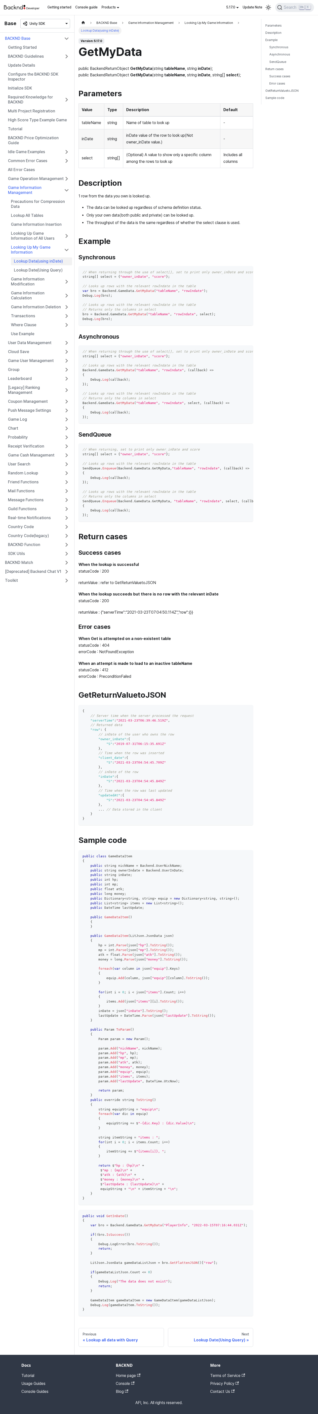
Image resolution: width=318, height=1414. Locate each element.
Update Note (252, 7)
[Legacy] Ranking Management (24, 390)
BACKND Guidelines (26, 56)
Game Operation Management (36, 178)
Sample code (274, 98)
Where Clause (23, 324)
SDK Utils (16, 553)
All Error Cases (21, 169)
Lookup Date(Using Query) (38, 270)
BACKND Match (19, 562)
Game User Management (31, 360)
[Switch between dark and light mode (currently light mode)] (268, 7)
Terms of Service (225, 1375)
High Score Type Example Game (37, 120)
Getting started (59, 7)
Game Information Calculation (27, 295)
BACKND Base (17, 38)
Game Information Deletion (36, 307)
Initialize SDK (20, 88)
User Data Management (29, 342)
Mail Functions (21, 491)
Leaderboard (20, 378)
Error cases (277, 83)
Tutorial (15, 129)
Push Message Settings (29, 410)
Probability (18, 437)
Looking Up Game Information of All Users (32, 236)
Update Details (21, 65)
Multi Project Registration (31, 111)
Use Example (22, 333)
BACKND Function (24, 544)
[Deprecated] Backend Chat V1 (33, 571)
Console (123, 1383)
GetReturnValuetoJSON (282, 90)
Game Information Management (24, 190)
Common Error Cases (27, 160)
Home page (126, 1375)
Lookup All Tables (27, 215)
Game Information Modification (27, 281)
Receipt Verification (26, 446)
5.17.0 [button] (230, 7)
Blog (120, 1391)
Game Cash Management (31, 455)
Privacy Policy (222, 1383)
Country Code (21, 526)
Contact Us (220, 1391)
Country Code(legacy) (28, 535)
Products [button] (109, 7)
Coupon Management (28, 401)
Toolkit (11, 580)
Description (273, 33)
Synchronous (278, 47)
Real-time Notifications (29, 517)
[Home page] (83, 23)
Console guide (86, 7)
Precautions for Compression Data (38, 204)
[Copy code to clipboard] (247, 272)
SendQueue (277, 62)
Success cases (279, 76)
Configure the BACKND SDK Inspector (33, 77)
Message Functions (25, 500)
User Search (19, 464)
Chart (13, 428)
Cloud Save (18, 351)
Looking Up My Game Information (30, 250)
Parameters (273, 25)
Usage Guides (33, 1383)
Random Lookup (23, 473)
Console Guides (34, 1391)
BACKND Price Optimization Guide (33, 140)
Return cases (274, 69)
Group (13, 369)
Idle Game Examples (26, 151)
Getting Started (22, 47)
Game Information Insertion (36, 224)
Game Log (17, 419)
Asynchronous (279, 54)
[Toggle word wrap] (238, 272)
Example (271, 40)
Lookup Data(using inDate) (38, 261)
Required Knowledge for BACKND (30, 99)
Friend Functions (23, 482)
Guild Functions (22, 508)
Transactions (23, 316)
